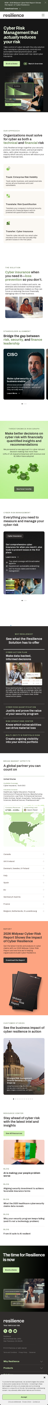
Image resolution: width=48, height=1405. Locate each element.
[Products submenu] (24, 1368)
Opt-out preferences (14, 1402)
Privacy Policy (26, 1402)
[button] (44, 1377)
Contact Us (36, 1402)
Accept (24, 1397)
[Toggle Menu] (43, 15)
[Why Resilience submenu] (42, 1361)
